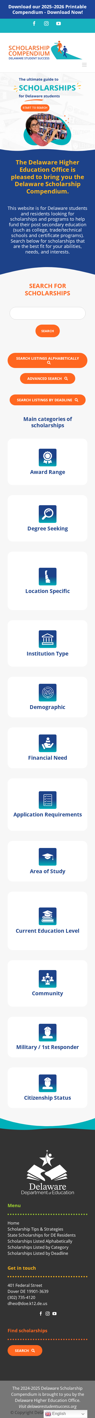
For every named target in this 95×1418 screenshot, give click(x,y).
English (58, 1413)
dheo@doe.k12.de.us (27, 1303)
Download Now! (65, 12)
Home (13, 1223)
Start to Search (35, 107)
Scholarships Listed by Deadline (38, 1253)
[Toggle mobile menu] (84, 64)
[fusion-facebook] (41, 1314)
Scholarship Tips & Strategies (35, 1229)
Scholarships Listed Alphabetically (40, 1241)
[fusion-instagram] (48, 1314)
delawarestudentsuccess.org (52, 1406)
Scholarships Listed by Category (38, 1247)
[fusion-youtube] (54, 1314)
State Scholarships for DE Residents (42, 1235)
